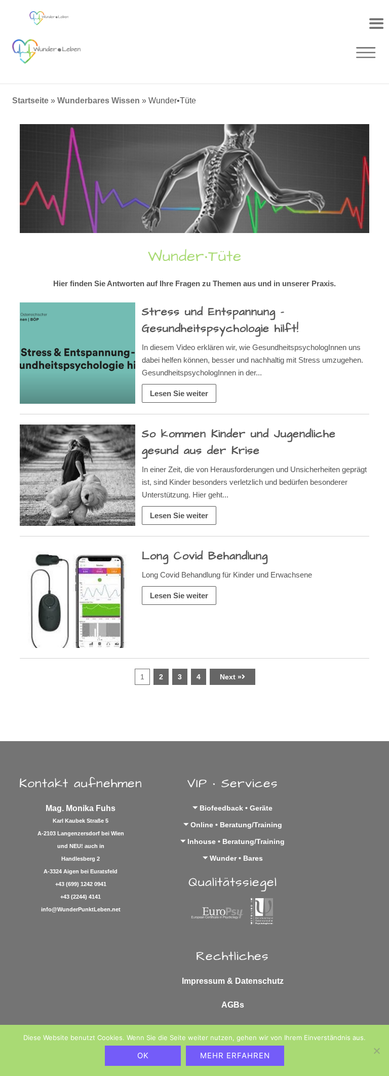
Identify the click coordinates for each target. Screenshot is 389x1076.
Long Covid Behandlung (205, 556)
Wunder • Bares (236, 858)
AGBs (232, 1005)
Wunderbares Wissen (98, 100)
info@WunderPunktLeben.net (81, 909)
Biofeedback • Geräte (236, 808)
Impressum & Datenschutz (233, 981)
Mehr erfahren (235, 1055)
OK (143, 1055)
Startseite (30, 100)
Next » (231, 677)
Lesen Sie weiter (179, 393)
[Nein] (376, 1051)
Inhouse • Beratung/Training (236, 841)
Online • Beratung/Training (236, 825)
